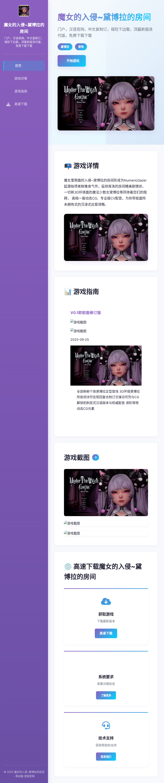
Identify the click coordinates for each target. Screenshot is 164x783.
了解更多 (106, 695)
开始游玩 (73, 61)
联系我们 (106, 756)
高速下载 (106, 633)
